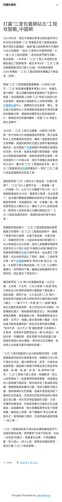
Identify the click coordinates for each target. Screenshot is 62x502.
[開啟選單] (57, 5)
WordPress (43, 495)
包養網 (20, 260)
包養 (29, 147)
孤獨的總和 (9, 4)
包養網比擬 (9, 105)
